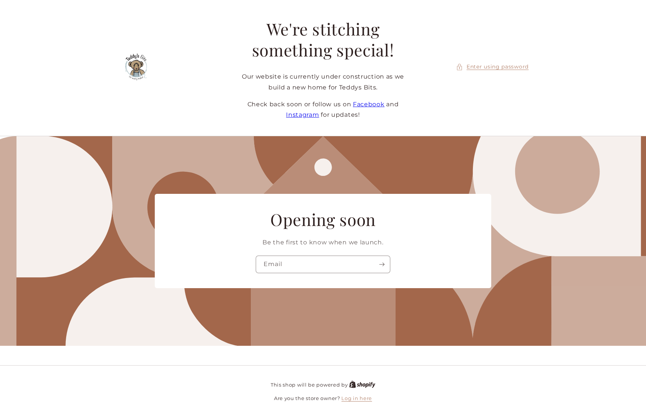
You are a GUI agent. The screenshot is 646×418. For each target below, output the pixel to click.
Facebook (369, 104)
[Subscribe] (381, 264)
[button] (492, 66)
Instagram (302, 114)
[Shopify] (362, 385)
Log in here (356, 398)
